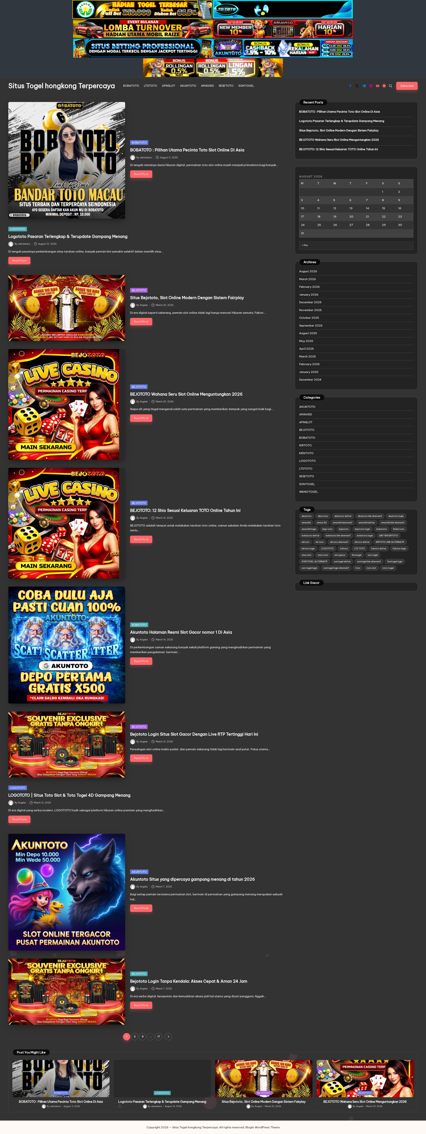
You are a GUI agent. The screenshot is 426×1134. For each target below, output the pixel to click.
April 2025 (306, 348)
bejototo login (362, 529)
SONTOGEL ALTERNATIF (315, 561)
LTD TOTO (359, 548)
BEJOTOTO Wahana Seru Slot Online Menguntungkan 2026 (186, 394)
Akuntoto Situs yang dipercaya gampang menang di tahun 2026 (192, 879)
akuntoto (307, 516)
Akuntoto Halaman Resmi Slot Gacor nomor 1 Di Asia (181, 632)
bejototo (344, 529)
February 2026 (309, 287)
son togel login (309, 568)
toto (357, 568)
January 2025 (308, 372)
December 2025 (310, 302)
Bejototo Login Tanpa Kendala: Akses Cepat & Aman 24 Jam (188, 981)
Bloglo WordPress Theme (262, 1127)
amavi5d (306, 522)
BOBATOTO (139, 142)
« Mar (305, 245)
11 (318, 208)
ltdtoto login (399, 548)
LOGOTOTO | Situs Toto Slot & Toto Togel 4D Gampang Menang (69, 795)
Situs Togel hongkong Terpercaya (61, 85)
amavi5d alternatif (342, 522)
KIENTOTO (306, 453)
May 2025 (306, 341)
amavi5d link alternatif (393, 522)
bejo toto (327, 529)
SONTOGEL (307, 484)
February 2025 (309, 364)
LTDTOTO (305, 468)
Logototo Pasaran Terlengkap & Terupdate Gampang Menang (67, 236)
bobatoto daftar (311, 535)
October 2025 (309, 318)
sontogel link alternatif (369, 561)
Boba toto (398, 529)
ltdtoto (344, 548)
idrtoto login (308, 548)
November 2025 (310, 310)
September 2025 (310, 325)
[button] (407, 86)
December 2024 (310, 379)
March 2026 (307, 279)
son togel (373, 555)
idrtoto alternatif (339, 542)
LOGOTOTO (17, 229)
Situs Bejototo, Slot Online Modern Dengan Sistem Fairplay (187, 297)
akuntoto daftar (343, 516)
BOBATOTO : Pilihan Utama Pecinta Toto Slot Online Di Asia (187, 149)
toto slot (371, 568)
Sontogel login (394, 561)
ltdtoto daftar (378, 548)
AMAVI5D (305, 414)
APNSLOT (306, 422)
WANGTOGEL (308, 492)
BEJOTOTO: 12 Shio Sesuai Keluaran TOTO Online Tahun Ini (185, 510)
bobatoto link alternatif (338, 535)
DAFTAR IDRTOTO (388, 535)
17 (158, 1036)
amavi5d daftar (367, 522)
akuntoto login (396, 516)
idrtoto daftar (362, 542)
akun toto (323, 516)
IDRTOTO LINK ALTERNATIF (390, 542)
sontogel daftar (342, 561)
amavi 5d (321, 522)
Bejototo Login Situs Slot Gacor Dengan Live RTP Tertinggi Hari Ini (194, 734)
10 (302, 208)
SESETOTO (306, 476)
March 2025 (307, 356)
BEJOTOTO (139, 290)
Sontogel (356, 555)
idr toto (320, 542)
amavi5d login (309, 529)
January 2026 (308, 294)
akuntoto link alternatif (370, 516)
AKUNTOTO (139, 871)
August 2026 (308, 271)
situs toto (323, 555)
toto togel (388, 568)
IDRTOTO (305, 445)
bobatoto (381, 529)
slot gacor (339, 555)
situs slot (306, 555)
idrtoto (305, 542)
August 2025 (308, 333)
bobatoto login (365, 535)
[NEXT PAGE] (168, 1036)
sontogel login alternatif (336, 568)
